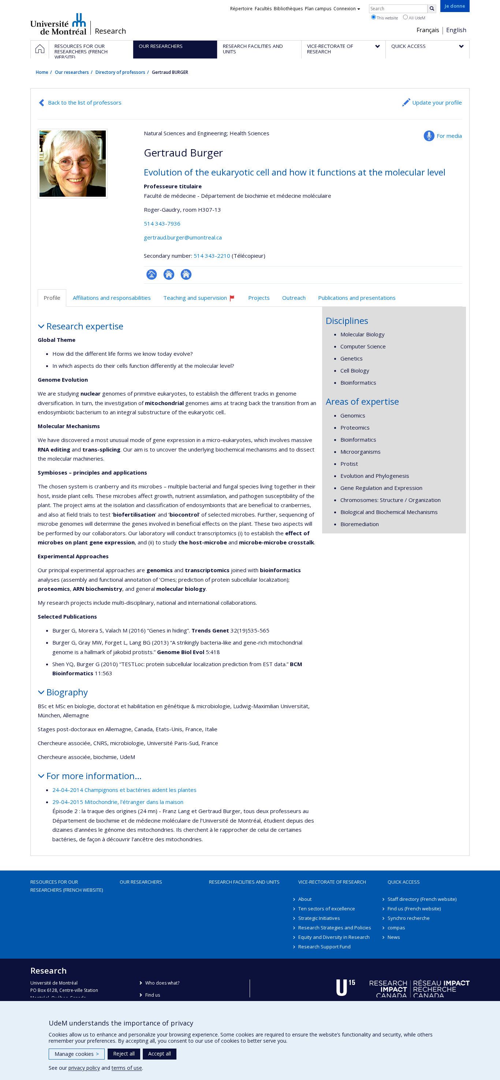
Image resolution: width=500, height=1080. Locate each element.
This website (387, 17)
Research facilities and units (244, 882)
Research (110, 31)
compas (396, 927)
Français (428, 30)
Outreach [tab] (294, 297)
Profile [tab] (52, 297)
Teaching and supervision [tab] (202, 300)
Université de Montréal (58, 24)
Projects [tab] (259, 297)
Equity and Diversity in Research (334, 937)
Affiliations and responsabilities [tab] (112, 297)
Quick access (404, 882)
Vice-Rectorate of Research (332, 882)
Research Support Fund (324, 946)
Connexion (344, 8)
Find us (152, 995)
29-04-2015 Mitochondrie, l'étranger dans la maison (117, 801)
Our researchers (72, 72)
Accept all (159, 1053)
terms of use (127, 1067)
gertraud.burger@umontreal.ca (183, 237)
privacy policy (84, 1067)
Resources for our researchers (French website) (66, 886)
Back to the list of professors (85, 102)
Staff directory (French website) (422, 899)
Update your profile (437, 102)
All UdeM (416, 17)
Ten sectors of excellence (326, 908)
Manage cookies (77, 1053)
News (394, 937)
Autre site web (186, 274)
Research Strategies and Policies (334, 927)
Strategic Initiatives (319, 918)
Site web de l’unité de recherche (169, 274)
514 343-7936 (162, 223)
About (304, 899)
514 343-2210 (213, 255)
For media (449, 135)
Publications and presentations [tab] (357, 297)
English (456, 30)
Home (42, 72)
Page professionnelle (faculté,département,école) (151, 274)
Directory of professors (120, 72)
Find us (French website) (414, 908)
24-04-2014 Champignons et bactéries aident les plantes (124, 789)
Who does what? (162, 983)
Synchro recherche (409, 918)
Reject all (124, 1053)
